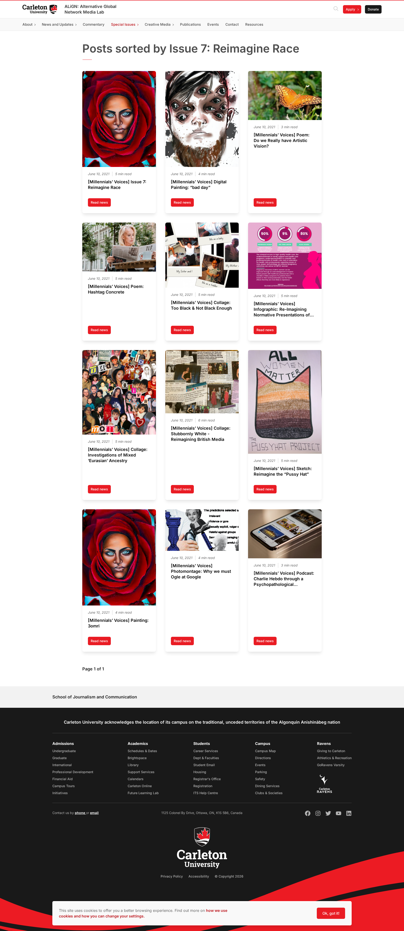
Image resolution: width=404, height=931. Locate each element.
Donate (373, 9)
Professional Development (72, 772)
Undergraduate (64, 751)
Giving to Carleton (331, 751)
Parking (261, 772)
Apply (350, 9)
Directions (263, 758)
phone (80, 813)
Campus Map (265, 751)
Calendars (136, 779)
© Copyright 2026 (229, 876)
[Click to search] (336, 9)
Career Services (205, 751)
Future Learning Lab (143, 793)
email (94, 813)
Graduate (59, 758)
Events (260, 765)
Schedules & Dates (142, 751)
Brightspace (137, 758)
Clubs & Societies (269, 793)
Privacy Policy (172, 876)
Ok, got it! (330, 913)
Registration (202, 786)
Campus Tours (63, 786)
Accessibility (198, 876)
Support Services (141, 772)
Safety (260, 779)
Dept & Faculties (206, 758)
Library (133, 765)
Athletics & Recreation (334, 758)
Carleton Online (140, 786)
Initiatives (60, 793)
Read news (101, 203)
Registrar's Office (207, 779)
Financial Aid (62, 779)
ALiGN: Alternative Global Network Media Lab (90, 9)
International (62, 765)
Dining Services (267, 786)
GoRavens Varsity (331, 765)
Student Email (204, 765)
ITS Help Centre (205, 793)
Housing (199, 772)
